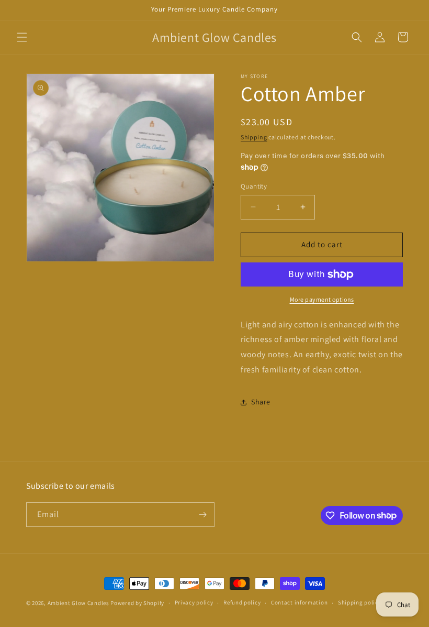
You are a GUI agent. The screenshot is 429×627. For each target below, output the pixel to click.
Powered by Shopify (137, 603)
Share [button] (260, 401)
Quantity (254, 186)
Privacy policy (194, 602)
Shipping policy (359, 602)
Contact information (299, 602)
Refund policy (242, 602)
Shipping (254, 137)
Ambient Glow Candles (78, 603)
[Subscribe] (202, 514)
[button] (21, 37)
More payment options (322, 299)
